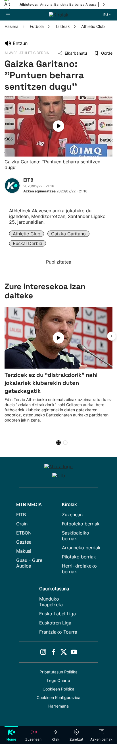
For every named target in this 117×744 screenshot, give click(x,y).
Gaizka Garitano (68, 234)
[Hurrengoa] (104, 4)
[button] (111, 336)
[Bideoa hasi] (58, 126)
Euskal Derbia (27, 243)
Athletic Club (26, 234)
